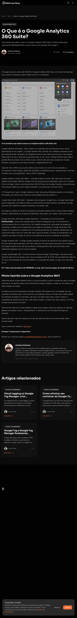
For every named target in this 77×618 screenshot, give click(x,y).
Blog (9, 16)
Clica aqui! (27, 326)
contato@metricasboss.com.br (35, 337)
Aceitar (67, 607)
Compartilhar (69, 52)
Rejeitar (57, 607)
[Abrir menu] (73, 3)
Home (3, 16)
